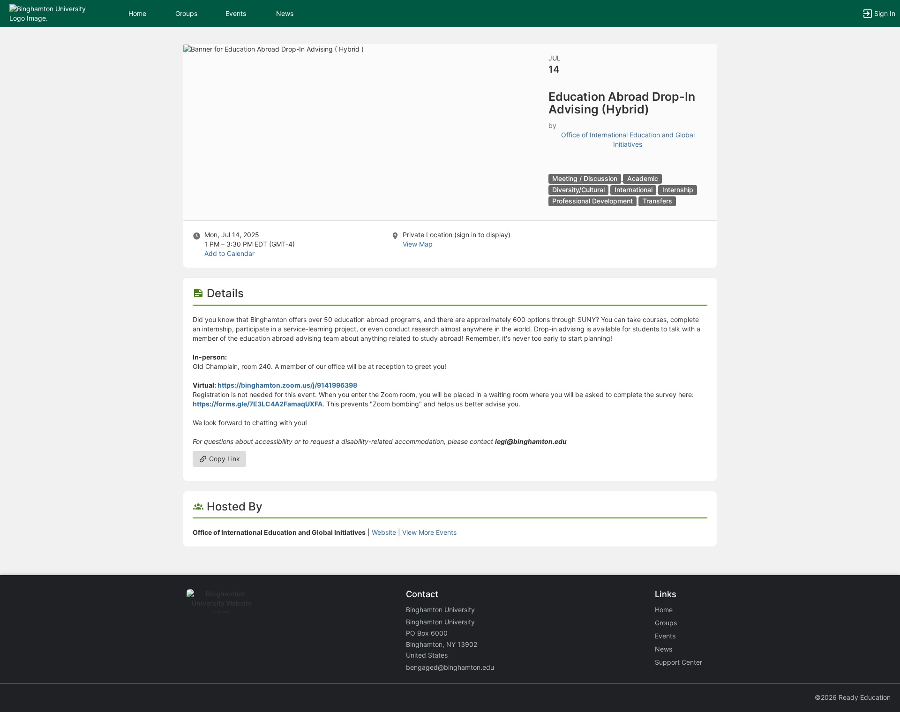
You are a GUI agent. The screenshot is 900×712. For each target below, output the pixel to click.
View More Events (429, 532)
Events (235, 13)
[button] (48, 13)
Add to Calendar (229, 253)
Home (664, 610)
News (284, 13)
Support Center (678, 662)
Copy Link (223, 459)
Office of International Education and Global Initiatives (628, 139)
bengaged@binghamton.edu (450, 667)
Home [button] (137, 13)
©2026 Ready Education (853, 697)
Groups (186, 13)
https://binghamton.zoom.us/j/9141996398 (287, 385)
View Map (418, 244)
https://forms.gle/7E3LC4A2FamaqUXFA (257, 404)
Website (384, 532)
